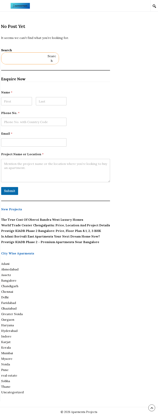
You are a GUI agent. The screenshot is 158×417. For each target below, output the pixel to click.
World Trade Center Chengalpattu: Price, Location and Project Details (55, 225)
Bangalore (8, 280)
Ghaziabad (9, 308)
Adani (5, 264)
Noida (5, 364)
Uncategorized (12, 392)
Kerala (6, 347)
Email (6, 133)
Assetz (6, 275)
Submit (9, 191)
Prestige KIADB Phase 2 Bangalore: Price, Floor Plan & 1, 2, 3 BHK (51, 231)
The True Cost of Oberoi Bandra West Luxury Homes (42, 220)
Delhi (4, 297)
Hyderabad (9, 331)
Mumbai (7, 353)
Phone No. (10, 113)
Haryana (7, 325)
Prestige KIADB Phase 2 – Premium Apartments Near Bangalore (50, 242)
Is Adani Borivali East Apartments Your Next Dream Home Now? (50, 236)
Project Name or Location (22, 154)
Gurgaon (7, 319)
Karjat (6, 342)
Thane (5, 386)
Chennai (7, 292)
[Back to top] (151, 407)
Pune (4, 370)
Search (6, 50)
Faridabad (8, 303)
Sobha (5, 381)
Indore (6, 336)
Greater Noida (12, 314)
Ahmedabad (9, 269)
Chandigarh (9, 286)
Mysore (6, 359)
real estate (9, 375)
